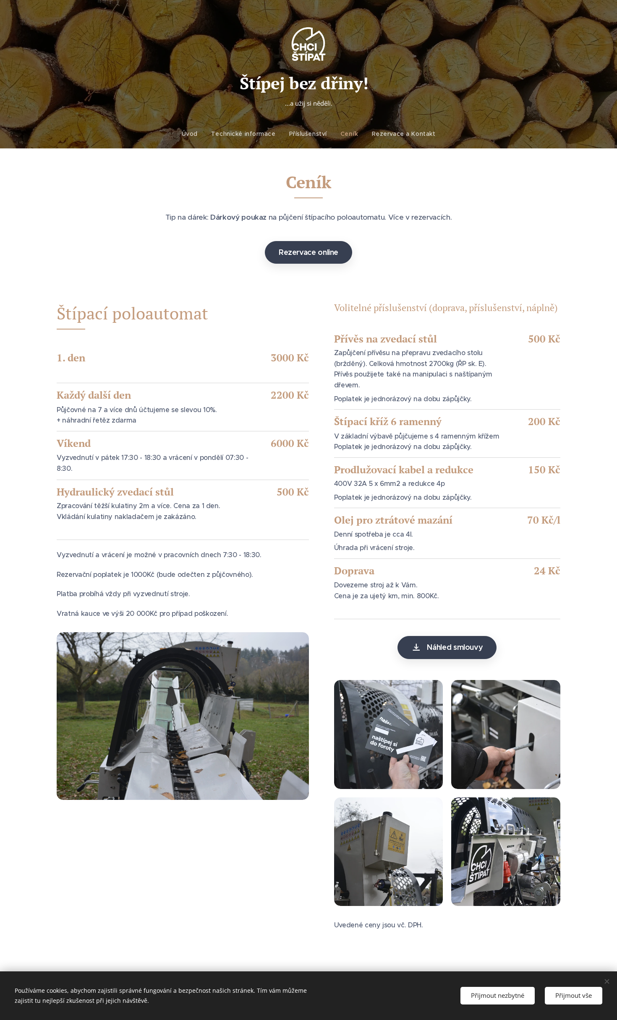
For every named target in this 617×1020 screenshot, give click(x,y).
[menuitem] (193, 133)
